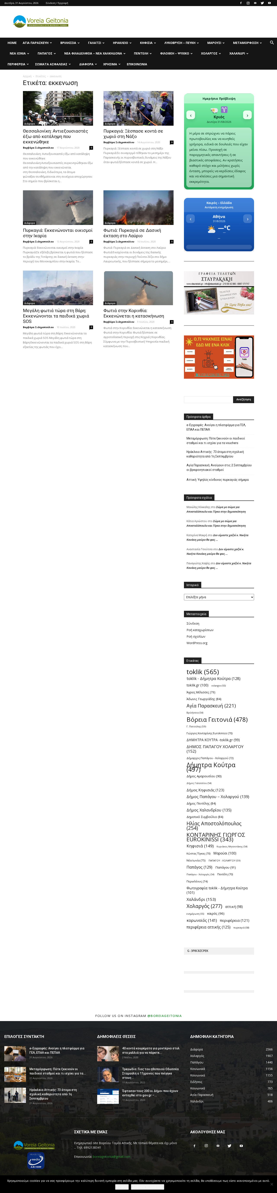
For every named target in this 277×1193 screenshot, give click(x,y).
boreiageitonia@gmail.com (111, 1157)
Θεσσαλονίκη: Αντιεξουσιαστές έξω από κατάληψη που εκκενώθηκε (55, 136)
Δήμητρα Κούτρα (211, 767)
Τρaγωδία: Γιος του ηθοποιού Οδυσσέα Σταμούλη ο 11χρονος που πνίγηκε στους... (150, 1073)
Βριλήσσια (68, 43)
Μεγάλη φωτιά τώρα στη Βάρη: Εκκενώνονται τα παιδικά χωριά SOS (56, 316)
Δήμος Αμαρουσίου (204, 776)
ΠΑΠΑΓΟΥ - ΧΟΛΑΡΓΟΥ (224, 860)
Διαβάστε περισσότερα (148, 1187)
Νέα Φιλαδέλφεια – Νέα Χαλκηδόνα (93, 53)
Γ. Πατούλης (196, 726)
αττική (234, 906)
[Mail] (255, 3)
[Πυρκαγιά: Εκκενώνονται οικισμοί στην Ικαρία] (58, 207)
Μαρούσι (214, 43)
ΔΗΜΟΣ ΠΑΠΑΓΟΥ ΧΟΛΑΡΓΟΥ (215, 749)
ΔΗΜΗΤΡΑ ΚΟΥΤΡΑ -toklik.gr (213, 740)
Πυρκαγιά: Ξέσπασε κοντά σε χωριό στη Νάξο (133, 133)
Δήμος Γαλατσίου (199, 783)
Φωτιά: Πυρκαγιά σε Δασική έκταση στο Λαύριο (132, 233)
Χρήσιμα (110, 64)
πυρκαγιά (241, 927)
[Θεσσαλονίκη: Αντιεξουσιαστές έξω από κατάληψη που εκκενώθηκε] (58, 108)
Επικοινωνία (137, 64)
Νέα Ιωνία (18, 53)
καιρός (215, 913)
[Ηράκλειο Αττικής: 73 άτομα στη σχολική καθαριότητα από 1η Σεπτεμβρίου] (15, 1095)
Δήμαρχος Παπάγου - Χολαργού (210, 758)
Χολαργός (209, 53)
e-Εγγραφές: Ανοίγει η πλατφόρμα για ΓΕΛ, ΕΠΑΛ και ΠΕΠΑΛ (216, 427)
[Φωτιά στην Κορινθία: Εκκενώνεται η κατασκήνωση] (138, 288)
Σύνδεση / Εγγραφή (57, 3)
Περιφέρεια (16, 64)
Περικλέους (197, 881)
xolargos (218, 685)
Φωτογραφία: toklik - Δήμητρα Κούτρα (217, 890)
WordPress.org (197, 643)
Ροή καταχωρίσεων (200, 630)
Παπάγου (225, 867)
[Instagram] (248, 3)
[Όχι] (271, 1184)
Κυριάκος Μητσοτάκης (232, 846)
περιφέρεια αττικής (208, 927)
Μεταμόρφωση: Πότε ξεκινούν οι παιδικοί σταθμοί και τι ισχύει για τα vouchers (216, 441)
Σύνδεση (193, 623)
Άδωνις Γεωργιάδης (204, 699)
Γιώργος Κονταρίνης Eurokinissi (209, 733)
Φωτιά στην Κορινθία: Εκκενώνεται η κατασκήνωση (133, 313)
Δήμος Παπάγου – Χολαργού (218, 796)
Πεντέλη (141, 53)
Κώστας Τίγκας (198, 853)
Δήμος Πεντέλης (201, 803)
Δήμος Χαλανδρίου (209, 810)
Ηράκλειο (120, 43)
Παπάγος (45, 53)
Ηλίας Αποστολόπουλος (214, 825)
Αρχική (27, 76)
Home (12, 43)
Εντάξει (122, 1187)
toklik (203, 672)
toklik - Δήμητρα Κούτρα (213, 678)
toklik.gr (197, 685)
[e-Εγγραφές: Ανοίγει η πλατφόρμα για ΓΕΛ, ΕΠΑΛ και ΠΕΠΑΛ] (15, 1053)
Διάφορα (86, 64)
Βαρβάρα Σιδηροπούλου (38, 147)
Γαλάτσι (94, 43)
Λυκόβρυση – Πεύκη (179, 43)
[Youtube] (269, 3)
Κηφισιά (146, 43)
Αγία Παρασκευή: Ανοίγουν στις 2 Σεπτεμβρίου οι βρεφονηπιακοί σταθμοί (219, 467)
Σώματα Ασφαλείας (51, 64)
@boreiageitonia (164, 1015)
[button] (272, 43)
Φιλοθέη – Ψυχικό (174, 53)
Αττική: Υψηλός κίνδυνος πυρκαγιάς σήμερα (218, 479)
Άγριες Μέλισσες (201, 692)
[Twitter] (262, 3)
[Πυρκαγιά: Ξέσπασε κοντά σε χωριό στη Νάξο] (138, 108)
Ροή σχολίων (196, 636)
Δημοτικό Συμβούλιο (205, 817)
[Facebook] (241, 3)
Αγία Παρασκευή (35, 43)
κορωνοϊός (202, 920)
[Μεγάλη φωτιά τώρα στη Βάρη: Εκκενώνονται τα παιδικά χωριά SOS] (58, 288)
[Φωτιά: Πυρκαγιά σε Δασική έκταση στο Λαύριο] (138, 207)
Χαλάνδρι (237, 53)
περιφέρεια (234, 920)
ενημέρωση (195, 913)
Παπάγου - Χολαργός (200, 874)
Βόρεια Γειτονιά (217, 719)
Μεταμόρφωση (245, 43)
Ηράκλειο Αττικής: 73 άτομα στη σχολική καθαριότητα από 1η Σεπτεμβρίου (215, 454)
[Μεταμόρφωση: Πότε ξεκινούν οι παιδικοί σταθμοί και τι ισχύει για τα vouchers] (15, 1074)
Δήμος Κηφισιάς (205, 790)
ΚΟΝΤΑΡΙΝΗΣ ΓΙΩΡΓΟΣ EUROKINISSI (216, 837)
